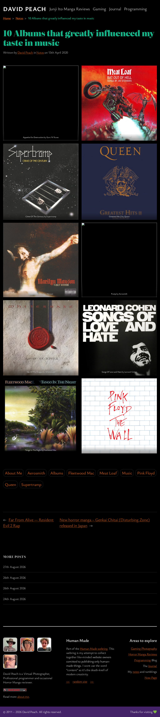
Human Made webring (94, 648)
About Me (13, 473)
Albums (56, 473)
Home (7, 18)
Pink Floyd (146, 473)
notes (136, 671)
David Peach (24, 9)
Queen (10, 484)
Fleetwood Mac (81, 473)
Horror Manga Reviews (142, 654)
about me (23, 696)
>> (92, 681)
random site (80, 681)
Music (127, 473)
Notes (19, 18)
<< (68, 681)
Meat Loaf (108, 473)
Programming (142, 660)
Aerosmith (36, 473)
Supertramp (31, 484)
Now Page (151, 677)
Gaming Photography (144, 648)
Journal (152, 666)
